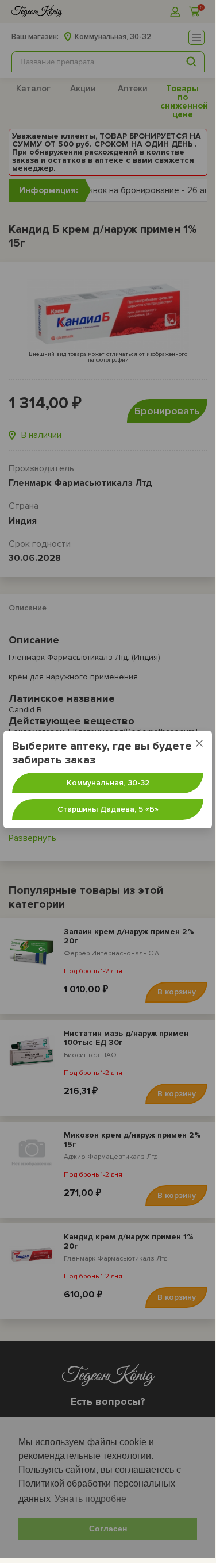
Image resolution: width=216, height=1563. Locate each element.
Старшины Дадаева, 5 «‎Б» (108, 809)
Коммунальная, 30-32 (108, 783)
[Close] (199, 743)
